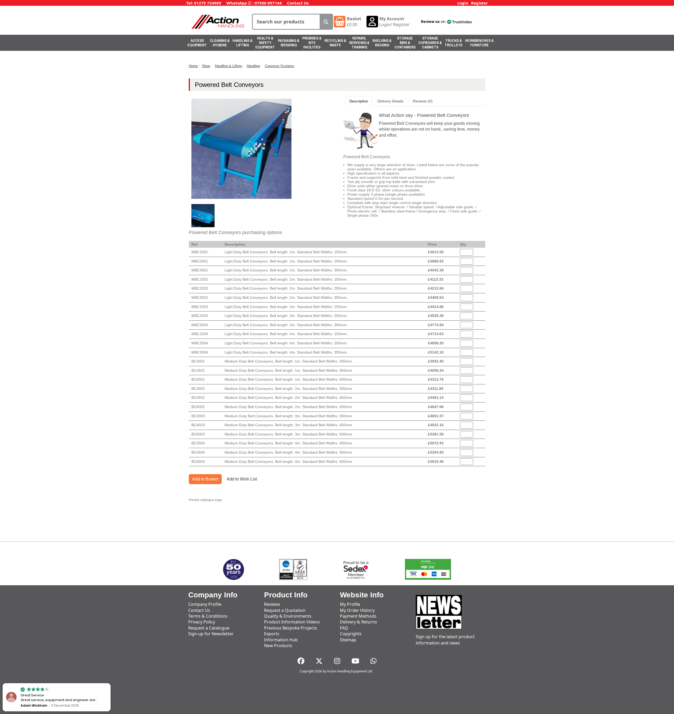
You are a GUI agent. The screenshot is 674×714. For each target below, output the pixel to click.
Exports (271, 634)
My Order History (357, 610)
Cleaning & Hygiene (220, 42)
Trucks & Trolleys (453, 42)
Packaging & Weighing (288, 42)
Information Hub (281, 640)
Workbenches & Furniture (479, 42)
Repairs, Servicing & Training (359, 42)
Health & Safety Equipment (265, 42)
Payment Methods (358, 616)
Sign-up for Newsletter (211, 634)
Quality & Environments (287, 616)
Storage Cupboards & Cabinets (430, 42)
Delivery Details (390, 101)
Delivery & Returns (358, 622)
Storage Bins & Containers (404, 42)
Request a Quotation (284, 610)
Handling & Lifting (242, 42)
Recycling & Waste (335, 42)
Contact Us (298, 3)
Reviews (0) (423, 101)
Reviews (272, 604)
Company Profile (204, 604)
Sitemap (348, 640)
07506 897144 (268, 3)
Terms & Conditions (207, 616)
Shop (206, 66)
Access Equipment (197, 42)
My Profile (350, 604)
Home (193, 66)
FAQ (344, 628)
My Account (391, 19)
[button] (446, 21)
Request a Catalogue (208, 628)
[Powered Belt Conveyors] (203, 215)
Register (479, 3)
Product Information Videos (292, 622)
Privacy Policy (201, 622)
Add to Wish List (242, 479)
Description (358, 101)
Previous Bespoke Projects (290, 628)
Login (462, 3)
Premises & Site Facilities (311, 42)
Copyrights (351, 634)
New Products (278, 645)
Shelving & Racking (381, 42)
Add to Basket (205, 479)
